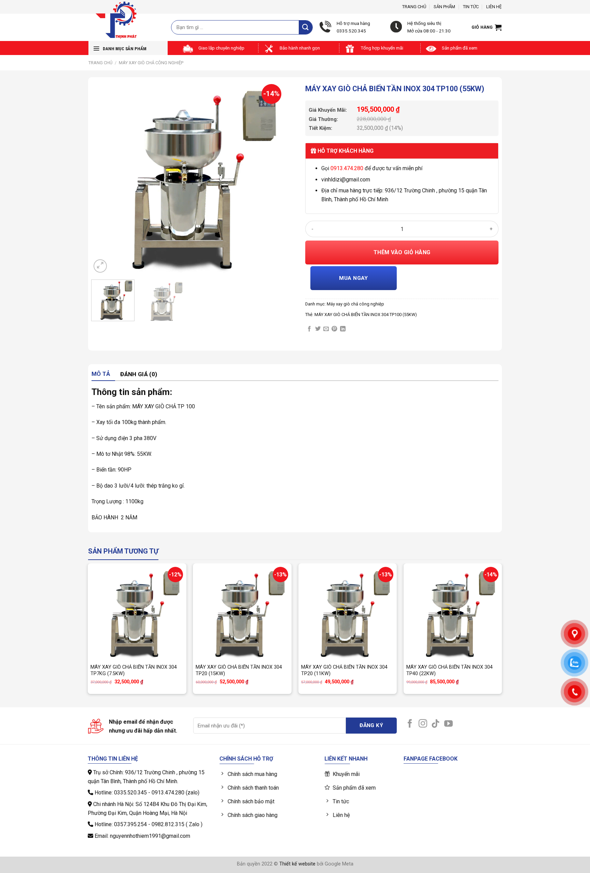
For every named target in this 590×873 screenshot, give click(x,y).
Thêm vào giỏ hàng (402, 252)
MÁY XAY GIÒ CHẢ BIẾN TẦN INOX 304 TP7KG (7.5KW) (133, 670)
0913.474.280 (347, 168)
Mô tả (101, 373)
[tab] (103, 374)
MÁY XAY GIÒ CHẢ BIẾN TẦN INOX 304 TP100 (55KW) (365, 314)
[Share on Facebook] (309, 329)
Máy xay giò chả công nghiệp (151, 62)
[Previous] (104, 177)
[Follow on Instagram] (423, 724)
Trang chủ (414, 6)
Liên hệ (494, 6)
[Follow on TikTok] (435, 724)
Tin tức (471, 6)
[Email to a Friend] (326, 329)
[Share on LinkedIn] (343, 329)
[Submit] (305, 27)
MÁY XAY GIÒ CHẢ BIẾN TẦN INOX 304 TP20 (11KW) (344, 670)
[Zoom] (100, 266)
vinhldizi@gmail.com (345, 179)
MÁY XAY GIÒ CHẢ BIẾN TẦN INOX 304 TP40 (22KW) (449, 670)
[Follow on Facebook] (410, 724)
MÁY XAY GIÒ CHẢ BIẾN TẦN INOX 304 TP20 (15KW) (239, 670)
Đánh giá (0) (138, 374)
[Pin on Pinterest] (334, 329)
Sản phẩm (444, 6)
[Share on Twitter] (318, 329)
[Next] (272, 177)
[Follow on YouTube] (448, 724)
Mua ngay (353, 278)
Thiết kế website (297, 864)
